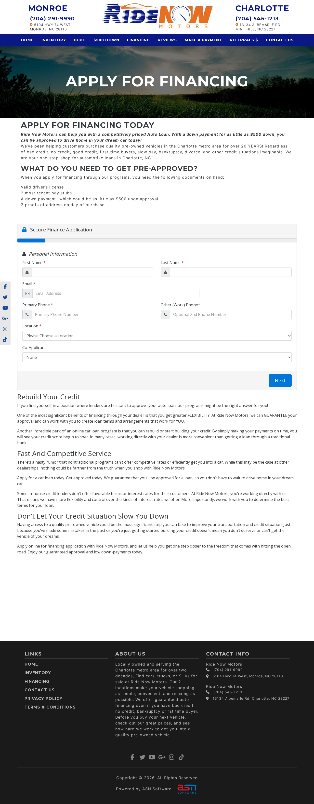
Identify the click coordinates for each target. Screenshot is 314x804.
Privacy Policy (44, 698)
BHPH (80, 40)
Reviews (167, 40)
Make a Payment (203, 40)
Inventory (53, 40)
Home (27, 40)
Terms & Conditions (50, 707)
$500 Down (106, 40)
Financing (138, 40)
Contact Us (280, 40)
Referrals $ (244, 40)
